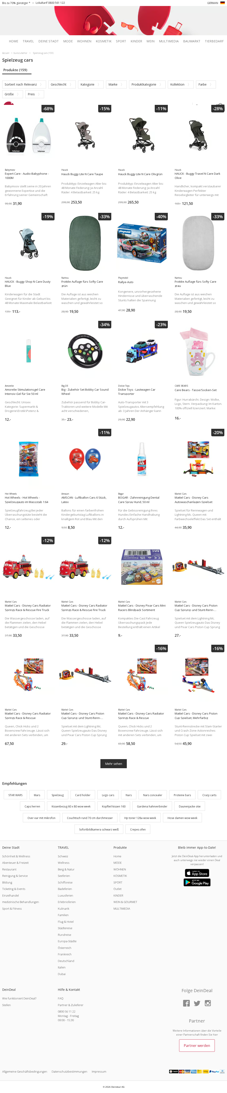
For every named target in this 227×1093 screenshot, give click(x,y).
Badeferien (65, 889)
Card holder (82, 795)
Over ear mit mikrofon (41, 818)
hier (215, 1034)
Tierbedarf (214, 41)
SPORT (118, 882)
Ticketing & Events (13, 889)
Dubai (62, 974)
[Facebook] (186, 1003)
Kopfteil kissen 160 (113, 807)
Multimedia (169, 41)
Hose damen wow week (182, 818)
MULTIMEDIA (122, 909)
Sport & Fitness (12, 909)
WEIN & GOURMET (125, 902)
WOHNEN (120, 869)
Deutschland (66, 961)
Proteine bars (182, 795)
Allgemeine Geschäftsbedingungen (24, 1071)
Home (13, 41)
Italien (62, 967)
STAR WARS (15, 795)
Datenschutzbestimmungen (69, 1071)
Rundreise (64, 935)
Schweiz (63, 856)
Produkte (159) (15, 70)
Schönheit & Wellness (16, 856)
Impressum (99, 1071)
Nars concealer (152, 795)
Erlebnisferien (67, 902)
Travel (28, 41)
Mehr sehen (113, 764)
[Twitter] (197, 1003)
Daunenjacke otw (189, 807)
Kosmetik (104, 41)
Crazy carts (209, 795)
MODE (118, 863)
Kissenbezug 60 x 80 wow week (71, 807)
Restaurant (9, 869)
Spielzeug (58, 795)
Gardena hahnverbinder (152, 807)
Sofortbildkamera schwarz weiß (99, 829)
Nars (129, 795)
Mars (37, 795)
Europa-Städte (67, 941)
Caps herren (32, 807)
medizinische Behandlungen (20, 902)
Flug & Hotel (66, 922)
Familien (63, 915)
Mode (68, 41)
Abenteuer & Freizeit (15, 863)
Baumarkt (191, 41)
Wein (151, 41)
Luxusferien (65, 895)
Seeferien (64, 876)
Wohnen (84, 41)
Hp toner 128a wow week (140, 818)
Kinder (136, 41)
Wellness (63, 863)
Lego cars (108, 795)
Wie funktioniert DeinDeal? (19, 998)
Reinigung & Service (15, 876)
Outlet (117, 889)
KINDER (118, 895)
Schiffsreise (65, 882)
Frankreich (65, 954)
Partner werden (197, 1045)
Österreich (64, 948)
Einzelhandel (10, 895)
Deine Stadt (48, 41)
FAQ (60, 998)
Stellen (6, 1005)
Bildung (7, 882)
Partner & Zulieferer (70, 1005)
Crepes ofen (138, 829)
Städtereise (65, 928)
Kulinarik (63, 909)
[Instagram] (207, 1003)
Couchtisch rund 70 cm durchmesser (90, 818)
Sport (121, 41)
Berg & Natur (66, 869)
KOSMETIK (120, 876)
